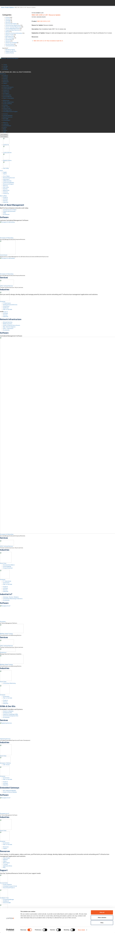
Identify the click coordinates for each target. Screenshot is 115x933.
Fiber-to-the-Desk (7, 584)
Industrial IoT (6, 594)
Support (5, 848)
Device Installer (7, 902)
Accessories (6, 600)
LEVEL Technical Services (6, 546)
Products (5, 586)
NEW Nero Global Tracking (6, 633)
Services (4, 538)
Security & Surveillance (9, 565)
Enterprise (2, 579)
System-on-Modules (8, 711)
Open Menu (3, 3)
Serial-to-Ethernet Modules (10, 792)
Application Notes (7, 866)
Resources (6, 847)
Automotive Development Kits (10, 715)
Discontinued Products (9, 887)
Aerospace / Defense (5, 763)
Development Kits (7, 712)
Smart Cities (3, 563)
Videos (5, 861)
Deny (102, 922)
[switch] (45, 930)
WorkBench (6, 901)
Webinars (5, 859)
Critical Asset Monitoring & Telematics (13, 598)
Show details (81, 930)
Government (6, 582)
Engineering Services (5, 738)
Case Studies (6, 858)
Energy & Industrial (7, 568)
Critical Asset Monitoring (9, 683)
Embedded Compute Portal (10, 886)
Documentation (4, 883)
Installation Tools (4, 898)
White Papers (6, 862)
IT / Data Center (7, 581)
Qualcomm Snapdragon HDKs (10, 714)
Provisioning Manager (8, 899)
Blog (4, 867)
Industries (4, 550)
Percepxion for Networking (6, 534)
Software (5, 588)
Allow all (102, 912)
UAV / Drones (6, 764)
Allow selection (102, 917)
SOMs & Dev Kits (7, 706)
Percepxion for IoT (4, 813)
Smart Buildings (7, 566)
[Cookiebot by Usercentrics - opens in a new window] (10, 930)
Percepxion (3, 621)
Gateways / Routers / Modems (11, 597)
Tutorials (5, 864)
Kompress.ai (3, 652)
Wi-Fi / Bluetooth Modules (9, 790)
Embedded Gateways (9, 788)
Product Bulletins (7, 884)
